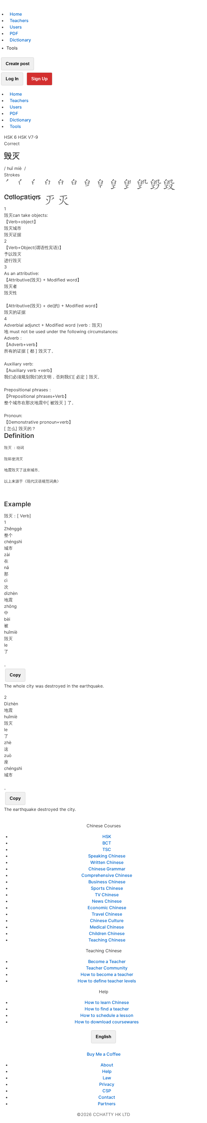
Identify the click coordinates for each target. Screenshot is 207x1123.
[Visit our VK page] (107, 1047)
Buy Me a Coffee (103, 1054)
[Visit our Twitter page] (100, 1047)
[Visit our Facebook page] (94, 1047)
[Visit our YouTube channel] (113, 1047)
